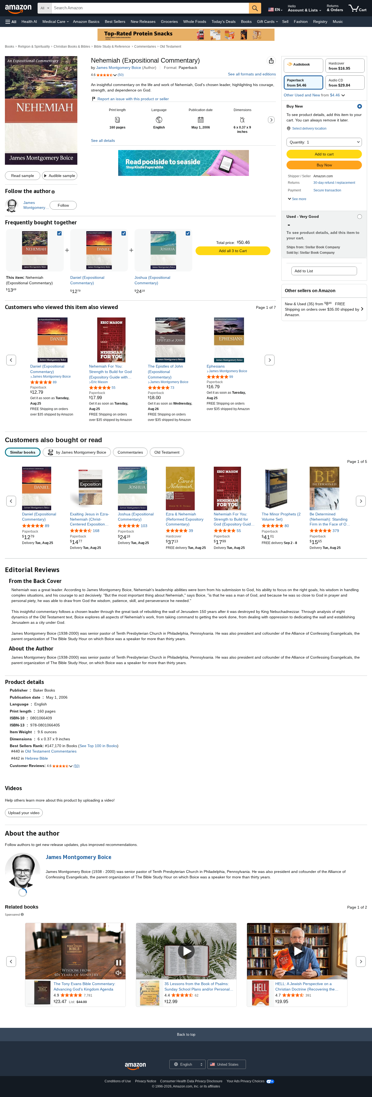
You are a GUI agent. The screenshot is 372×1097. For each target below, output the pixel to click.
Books (246, 21)
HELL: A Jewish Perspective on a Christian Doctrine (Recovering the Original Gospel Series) (305, 987)
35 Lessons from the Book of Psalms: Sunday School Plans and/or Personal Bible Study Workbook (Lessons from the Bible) (199, 987)
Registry (320, 21)
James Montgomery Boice (118, 67)
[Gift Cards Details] (277, 21)
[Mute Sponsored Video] (118, 973)
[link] (99, 250)
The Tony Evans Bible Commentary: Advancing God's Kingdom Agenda (84, 986)
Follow (63, 205)
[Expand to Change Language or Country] (281, 10)
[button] (11, 21)
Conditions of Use (118, 1081)
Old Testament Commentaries (51, 751)
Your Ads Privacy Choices (245, 1081)
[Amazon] (18, 8)
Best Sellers (115, 21)
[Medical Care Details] (68, 21)
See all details (103, 140)
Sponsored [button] (12, 914)
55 (239, 530)
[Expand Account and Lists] (320, 10)
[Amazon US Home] (135, 1066)
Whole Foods (194, 21)
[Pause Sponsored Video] (118, 963)
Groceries (169, 21)
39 (191, 530)
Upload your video (23, 813)
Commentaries (145, 46)
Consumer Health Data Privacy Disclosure (191, 1081)
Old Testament (170, 46)
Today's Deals (224, 21)
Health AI (29, 21)
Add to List (304, 271)
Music (338, 21)
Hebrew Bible (36, 758)
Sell (285, 21)
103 (144, 526)
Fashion (301, 21)
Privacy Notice (145, 1081)
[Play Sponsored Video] (186, 951)
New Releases (143, 21)
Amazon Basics (86, 21)
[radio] (303, 65)
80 (287, 526)
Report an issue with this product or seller (133, 99)
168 (96, 530)
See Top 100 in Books (98, 746)
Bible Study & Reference (112, 46)
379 (336, 530)
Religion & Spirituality (34, 46)
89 (47, 526)
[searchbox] (150, 8)
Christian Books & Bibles (72, 46)
